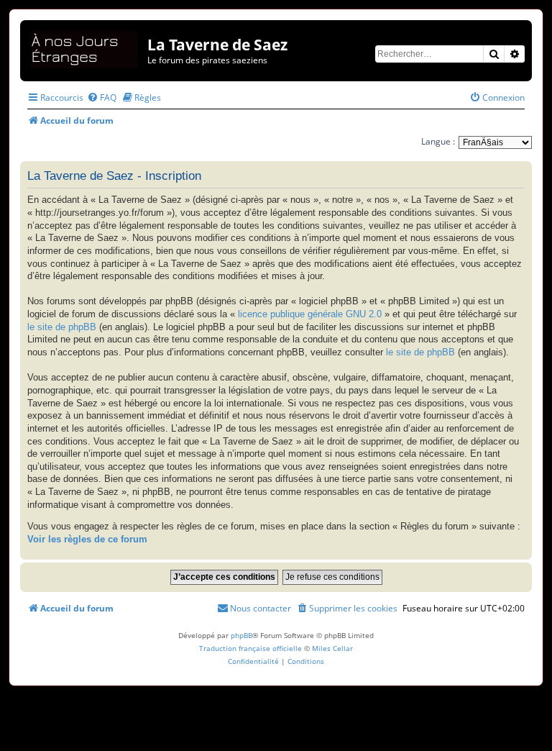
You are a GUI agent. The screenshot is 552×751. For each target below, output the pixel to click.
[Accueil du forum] (85, 47)
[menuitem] (101, 97)
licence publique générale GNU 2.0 (310, 314)
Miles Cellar (332, 648)
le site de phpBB (61, 327)
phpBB (241, 635)
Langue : (438, 141)
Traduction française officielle (250, 648)
